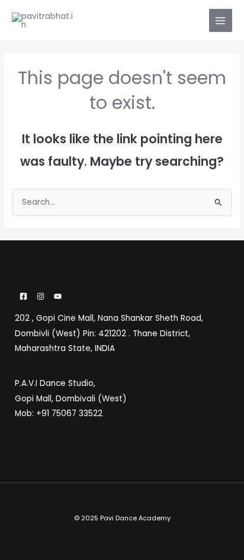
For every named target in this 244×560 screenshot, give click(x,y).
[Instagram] (40, 296)
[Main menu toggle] (220, 20)
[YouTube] (57, 296)
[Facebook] (23, 296)
